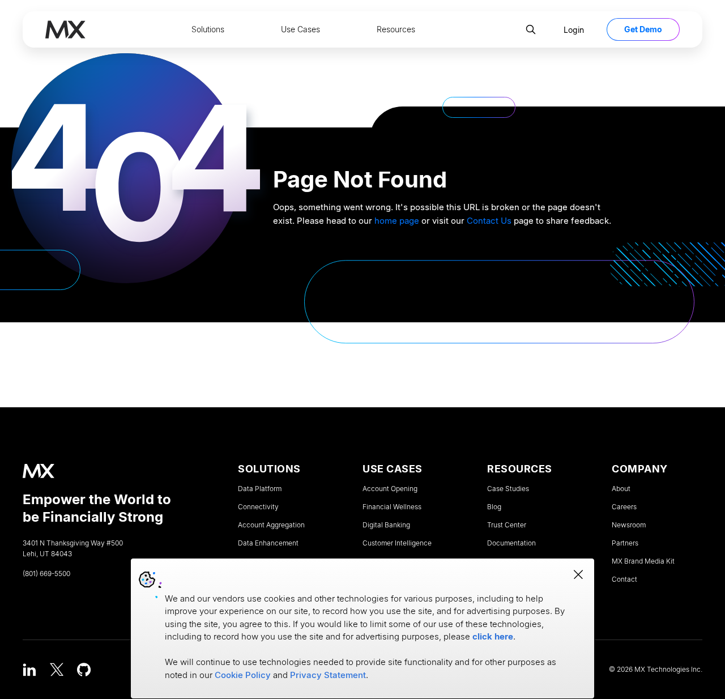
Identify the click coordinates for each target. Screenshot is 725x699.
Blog (494, 507)
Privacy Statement (328, 675)
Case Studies (508, 488)
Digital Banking (386, 525)
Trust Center (506, 525)
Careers (624, 507)
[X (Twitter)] (56, 669)
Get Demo (643, 29)
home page (396, 220)
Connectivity (258, 507)
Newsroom (629, 525)
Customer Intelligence (397, 543)
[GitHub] (84, 669)
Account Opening (389, 488)
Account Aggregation (271, 525)
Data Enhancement (268, 543)
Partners (625, 543)
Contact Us (489, 220)
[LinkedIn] (29, 669)
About (621, 488)
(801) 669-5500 (46, 573)
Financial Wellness (391, 507)
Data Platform (260, 488)
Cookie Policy (243, 675)
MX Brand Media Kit (643, 561)
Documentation (511, 543)
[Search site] (531, 29)
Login (574, 30)
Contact (624, 579)
